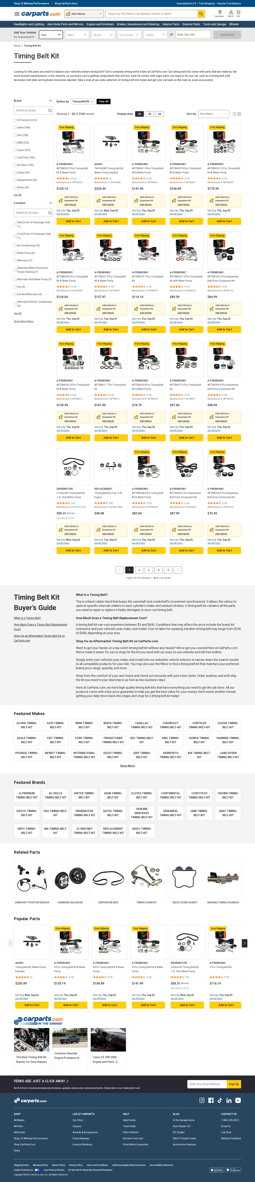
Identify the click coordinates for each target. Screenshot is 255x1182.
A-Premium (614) (27, 120)
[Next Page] (178, 570)
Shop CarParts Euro (24, 1144)
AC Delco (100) (25, 165)
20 (139, 114)
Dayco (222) (24, 150)
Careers (77, 1126)
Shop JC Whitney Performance (31, 1138)
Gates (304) (23, 127)
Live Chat (226, 1132)
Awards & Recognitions (85, 1132)
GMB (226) (23, 142)
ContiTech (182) (26, 157)
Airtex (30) (23, 187)
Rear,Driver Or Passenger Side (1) (33, 224)
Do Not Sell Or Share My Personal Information (90, 1170)
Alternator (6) (24, 260)
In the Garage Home (184, 1120)
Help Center (129, 1120)
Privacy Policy (76, 1165)
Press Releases (81, 1138)
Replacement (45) (27, 180)
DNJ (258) (22, 135)
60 (159, 114)
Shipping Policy (21, 1165)
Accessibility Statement (161, 1165)
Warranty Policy (40, 1165)
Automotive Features (184, 1144)
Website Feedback (231, 1138)
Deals (17, 1150)
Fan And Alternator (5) (29, 294)
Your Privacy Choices (54, 1170)
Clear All (103, 101)
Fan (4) (21, 286)
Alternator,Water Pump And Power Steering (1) (32, 269)
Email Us (226, 1126)
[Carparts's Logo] (42, 14)
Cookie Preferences (23, 1170)
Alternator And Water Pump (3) (34, 279)
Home (17, 45)
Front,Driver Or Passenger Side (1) (34, 235)
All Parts (18, 1126)
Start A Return (131, 1132)
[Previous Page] (120, 570)
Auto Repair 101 (182, 1126)
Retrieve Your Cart (133, 1138)
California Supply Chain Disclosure (129, 1165)
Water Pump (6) (26, 253)
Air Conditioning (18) (28, 245)
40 (149, 114)
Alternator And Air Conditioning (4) (34, 303)
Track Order (129, 1126)
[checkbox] (15, 120)
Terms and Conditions (97, 1165)
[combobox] (51, 34)
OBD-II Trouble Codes (184, 1138)
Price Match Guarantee (135, 1144)
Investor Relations (82, 1144)
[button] (83, 101)
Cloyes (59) (23, 172)
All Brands (19, 1132)
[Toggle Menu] (17, 14)
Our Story (78, 1120)
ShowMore (127, 766)
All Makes (19, 1120)
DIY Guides (179, 1132)
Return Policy (58, 1165)
